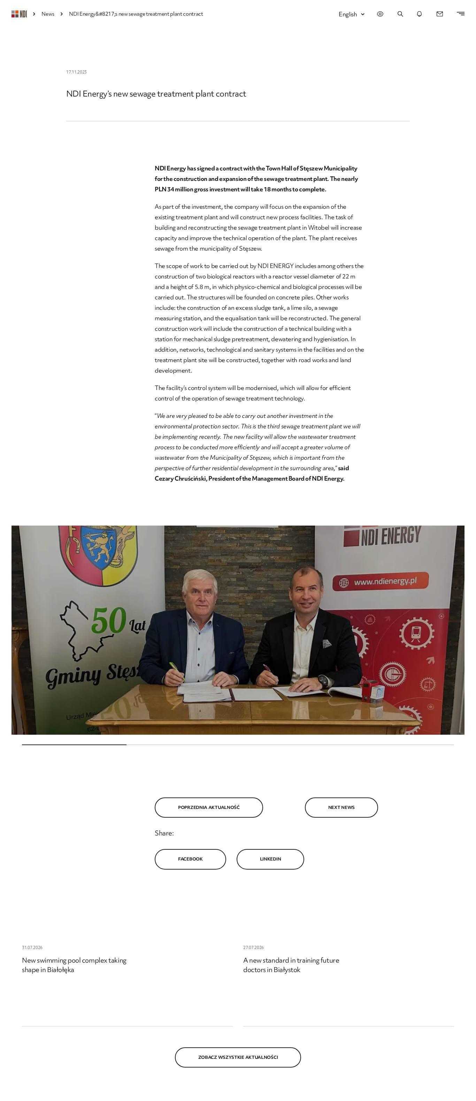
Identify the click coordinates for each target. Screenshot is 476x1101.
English (348, 14)
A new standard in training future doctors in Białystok (291, 965)
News (47, 13)
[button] (238, 630)
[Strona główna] (19, 13)
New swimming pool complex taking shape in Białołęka (74, 965)
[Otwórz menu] (457, 14)
